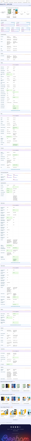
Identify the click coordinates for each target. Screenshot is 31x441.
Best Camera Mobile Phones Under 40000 (15, 262)
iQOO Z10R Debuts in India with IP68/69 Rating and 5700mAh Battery (13, 416)
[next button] (29, 387)
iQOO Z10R (14, 14)
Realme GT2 (8, 14)
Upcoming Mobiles (6, 2)
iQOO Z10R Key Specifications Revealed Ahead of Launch (22, 416)
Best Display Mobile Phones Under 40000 (15, 110)
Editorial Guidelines (15, 430)
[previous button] (1, 387)
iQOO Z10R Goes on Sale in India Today (4, 416)
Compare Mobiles (11, 2)
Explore (1, 2)
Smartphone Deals (25, 2)
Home (0, 422)
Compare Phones (4, 422)
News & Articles (19, 2)
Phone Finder (15, 2)
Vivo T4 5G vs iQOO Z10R (26, 403)
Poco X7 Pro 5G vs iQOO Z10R (5, 403)
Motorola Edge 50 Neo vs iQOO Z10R (16, 403)
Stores (29, 2)
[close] (11, 8)
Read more (29, 5)
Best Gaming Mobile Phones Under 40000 (15, 169)
